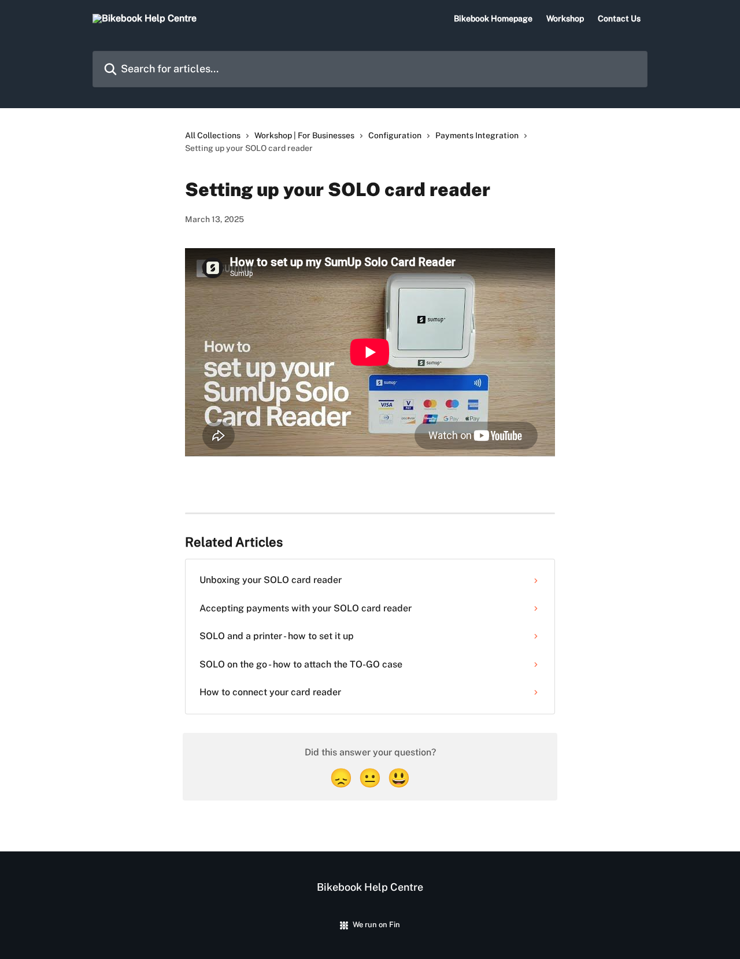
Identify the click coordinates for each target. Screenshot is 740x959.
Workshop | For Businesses (304, 135)
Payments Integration (477, 135)
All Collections (212, 135)
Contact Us (619, 18)
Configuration (394, 135)
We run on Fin (376, 924)
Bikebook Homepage (493, 18)
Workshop (565, 18)
